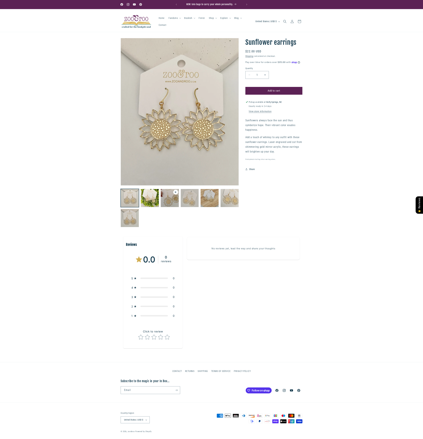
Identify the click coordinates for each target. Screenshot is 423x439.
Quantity (249, 68)
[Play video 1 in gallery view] (170, 198)
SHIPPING (203, 371)
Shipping (249, 56)
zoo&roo (131, 431)
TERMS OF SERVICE (221, 371)
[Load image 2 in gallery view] (150, 198)
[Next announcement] (246, 4)
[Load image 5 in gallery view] (229, 198)
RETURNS (189, 371)
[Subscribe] (176, 390)
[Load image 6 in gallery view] (130, 218)
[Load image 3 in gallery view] (190, 198)
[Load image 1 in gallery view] (130, 198)
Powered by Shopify (143, 431)
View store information (260, 111)
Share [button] (252, 169)
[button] (174, 18)
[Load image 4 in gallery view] (209, 198)
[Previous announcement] (176, 4)
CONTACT (177, 371)
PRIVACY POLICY (242, 371)
